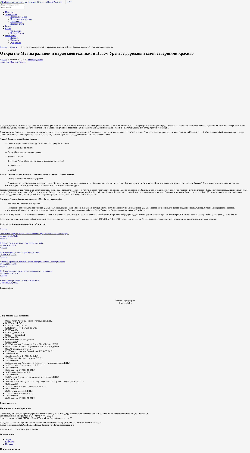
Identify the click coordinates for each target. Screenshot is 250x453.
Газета (8, 28)
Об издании (15, 31)
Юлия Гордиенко (35, 60)
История (14, 38)
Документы (15, 42)
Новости (9, 12)
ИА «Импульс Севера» (16, 62)
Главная (3, 47)
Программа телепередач (21, 19)
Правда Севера (17, 33)
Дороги (13, 47)
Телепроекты (16, 21)
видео (2, 62)
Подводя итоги (17, 24)
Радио (8, 26)
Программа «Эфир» (19, 17)
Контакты (14, 40)
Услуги (8, 439)
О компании (10, 35)
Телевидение (11, 14)
